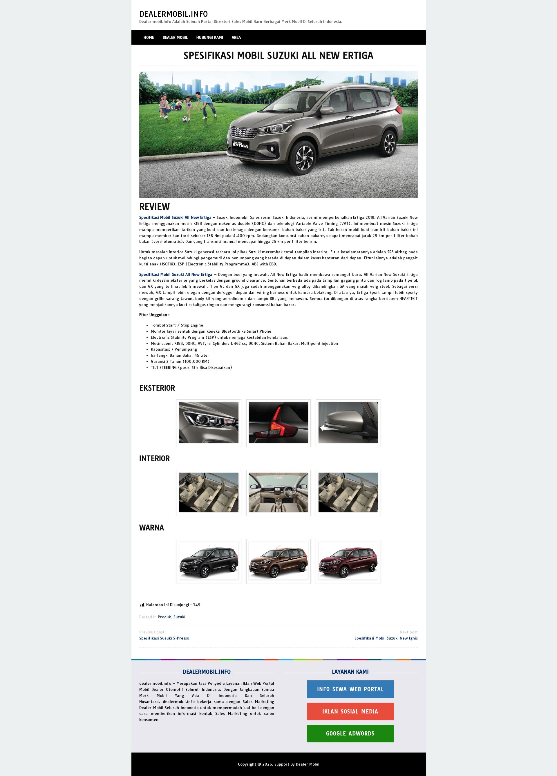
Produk (164, 617)
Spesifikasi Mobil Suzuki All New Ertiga (175, 217)
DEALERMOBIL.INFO (173, 14)
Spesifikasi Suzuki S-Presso (164, 635)
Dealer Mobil (307, 764)
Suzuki (179, 617)
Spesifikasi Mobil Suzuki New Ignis (386, 635)
